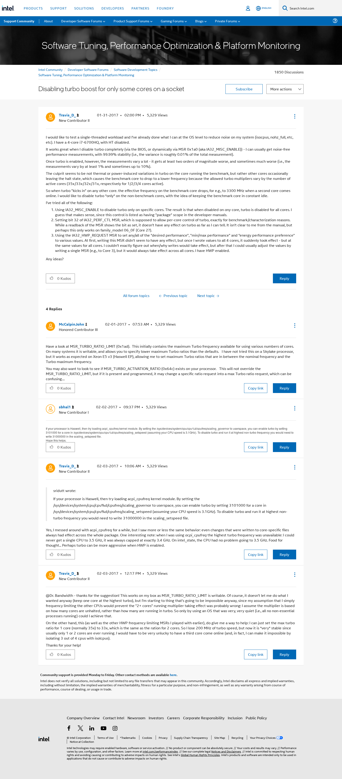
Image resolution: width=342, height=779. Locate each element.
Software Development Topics (136, 69)
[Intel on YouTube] (103, 728)
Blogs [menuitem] (199, 20)
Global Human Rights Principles (200, 755)
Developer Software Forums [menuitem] (81, 20)
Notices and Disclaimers (226, 751)
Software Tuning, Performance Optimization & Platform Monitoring (86, 74)
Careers (173, 717)
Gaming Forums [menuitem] (172, 20)
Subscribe (244, 89)
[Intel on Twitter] (80, 728)
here (173, 674)
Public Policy (256, 717)
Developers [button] (112, 8)
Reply (284, 278)
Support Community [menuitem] (19, 20)
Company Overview (83, 717)
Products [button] (33, 8)
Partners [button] (140, 8)
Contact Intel (113, 717)
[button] (294, 116)
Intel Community (50, 69)
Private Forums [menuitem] (226, 20)
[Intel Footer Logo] (44, 738)
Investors (156, 717)
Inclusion (235, 717)
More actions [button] (281, 89)
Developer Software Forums (88, 69)
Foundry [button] (165, 8)
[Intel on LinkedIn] (92, 728)
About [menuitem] (48, 20)
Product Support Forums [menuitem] (131, 20)
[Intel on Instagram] (115, 728)
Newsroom (136, 717)
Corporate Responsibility (204, 717)
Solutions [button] (84, 8)
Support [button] (58, 8)
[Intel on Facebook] (69, 728)
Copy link (255, 388)
